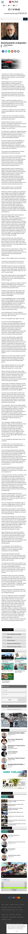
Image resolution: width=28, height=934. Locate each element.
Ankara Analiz (9, 909)
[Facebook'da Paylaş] (3, 51)
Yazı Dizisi (19, 907)
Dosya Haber (4, 909)
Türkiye (3, 904)
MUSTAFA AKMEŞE (12, 753)
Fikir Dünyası (5, 730)
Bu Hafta (4, 796)
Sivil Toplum (12, 904)
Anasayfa (3, 914)
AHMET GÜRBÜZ (11, 740)
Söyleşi (15, 907)
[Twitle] (6, 51)
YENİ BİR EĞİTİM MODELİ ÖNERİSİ (16, 733)
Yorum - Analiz (10, 907)
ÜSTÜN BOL (10, 765)
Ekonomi (22, 904)
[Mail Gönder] (12, 51)
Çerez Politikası (11, 914)
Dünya (3, 907)
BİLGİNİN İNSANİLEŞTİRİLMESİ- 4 (16, 764)
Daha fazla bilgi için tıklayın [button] (19, 928)
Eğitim (6, 907)
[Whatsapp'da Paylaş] (9, 51)
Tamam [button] (17, 931)
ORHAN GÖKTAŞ (11, 734)
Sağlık (14, 909)
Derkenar (7, 904)
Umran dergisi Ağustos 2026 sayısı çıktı (15, 812)
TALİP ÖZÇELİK (8, 45)
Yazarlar (20, 909)
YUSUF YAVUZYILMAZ (12, 748)
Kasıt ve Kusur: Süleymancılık (15, 739)
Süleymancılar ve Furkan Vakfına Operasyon (16, 841)
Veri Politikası (4, 919)
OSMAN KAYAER (11, 759)
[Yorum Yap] (18, 51)
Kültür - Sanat (17, 904)
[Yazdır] (15, 51)
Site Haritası (9, 919)
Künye (7, 914)
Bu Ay (11, 796)
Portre (17, 909)
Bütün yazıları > (5, 631)
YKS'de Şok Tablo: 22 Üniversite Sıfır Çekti (16, 816)
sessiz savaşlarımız (13, 752)
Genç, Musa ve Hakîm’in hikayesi (16, 758)
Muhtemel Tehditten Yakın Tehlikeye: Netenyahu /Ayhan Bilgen (15, 809)
